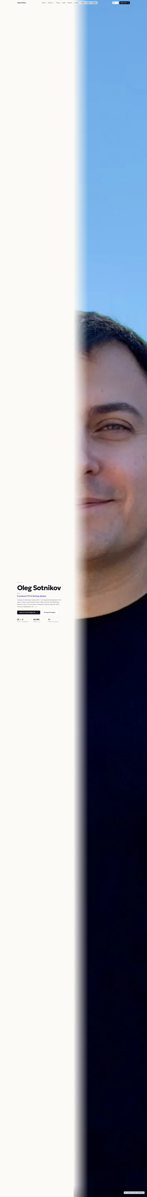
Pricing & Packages (49, 612)
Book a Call (123, 2)
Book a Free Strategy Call (27, 612)
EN (114, 2)
